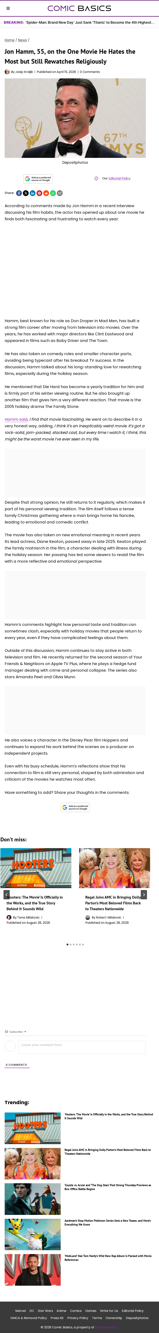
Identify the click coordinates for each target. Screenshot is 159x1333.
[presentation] (35, 868)
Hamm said (16, 419)
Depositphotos (137, 1318)
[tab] (67, 944)
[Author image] (7, 71)
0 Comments (90, 72)
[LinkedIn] (32, 193)
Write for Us (109, 1311)
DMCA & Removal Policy (28, 1318)
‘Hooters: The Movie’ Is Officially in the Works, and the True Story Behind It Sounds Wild (35, 903)
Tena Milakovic (28, 917)
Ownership (114, 1318)
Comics (76, 1311)
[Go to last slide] (6, 894)
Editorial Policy (119, 178)
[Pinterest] (39, 193)
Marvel (20, 1311)
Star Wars (45, 1311)
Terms (97, 1318)
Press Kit (57, 1318)
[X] (26, 193)
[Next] (144, 894)
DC (31, 1311)
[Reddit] (46, 193)
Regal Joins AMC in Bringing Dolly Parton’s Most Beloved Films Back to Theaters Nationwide (113, 903)
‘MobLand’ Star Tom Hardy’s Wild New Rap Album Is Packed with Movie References (108, 1258)
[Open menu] (8, 8)
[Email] (60, 193)
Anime (61, 1311)
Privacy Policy (77, 1318)
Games (90, 1311)
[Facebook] (19, 193)
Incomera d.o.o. (106, 1327)
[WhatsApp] (53, 193)
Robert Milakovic (108, 917)
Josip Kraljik (24, 72)
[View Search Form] (150, 8)
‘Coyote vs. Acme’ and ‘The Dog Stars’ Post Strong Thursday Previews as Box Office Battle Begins (108, 1187)
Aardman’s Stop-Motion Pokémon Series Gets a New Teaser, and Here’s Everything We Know (108, 1222)
